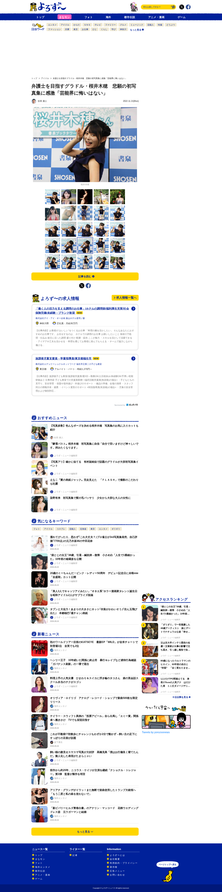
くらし (104, 29)
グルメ (123, 25)
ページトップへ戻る (167, 865)
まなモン (64, 17)
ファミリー (110, 25)
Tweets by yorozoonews (156, 732)
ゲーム (182, 17)
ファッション (54, 29)
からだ (76, 25)
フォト (89, 17)
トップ (40, 17)
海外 (108, 17)
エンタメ (52, 25)
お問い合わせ (117, 875)
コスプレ (61, 529)
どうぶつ (170, 25)
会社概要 (115, 859)
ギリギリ (116, 529)
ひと (94, 29)
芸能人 (150, 25)
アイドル (65, 25)
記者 (75, 855)
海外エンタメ (42, 867)
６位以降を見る (180, 697)
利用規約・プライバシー (124, 863)
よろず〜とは (117, 855)
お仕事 (85, 29)
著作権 (114, 867)
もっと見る (135, 30)
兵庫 (67, 29)
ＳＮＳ (87, 25)
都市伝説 (129, 17)
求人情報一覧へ (126, 297)
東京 (75, 29)
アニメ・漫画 (156, 17)
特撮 (160, 25)
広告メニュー (117, 871)
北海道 (83, 529)
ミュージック (137, 25)
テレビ (98, 25)
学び (113, 29)
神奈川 (123, 29)
